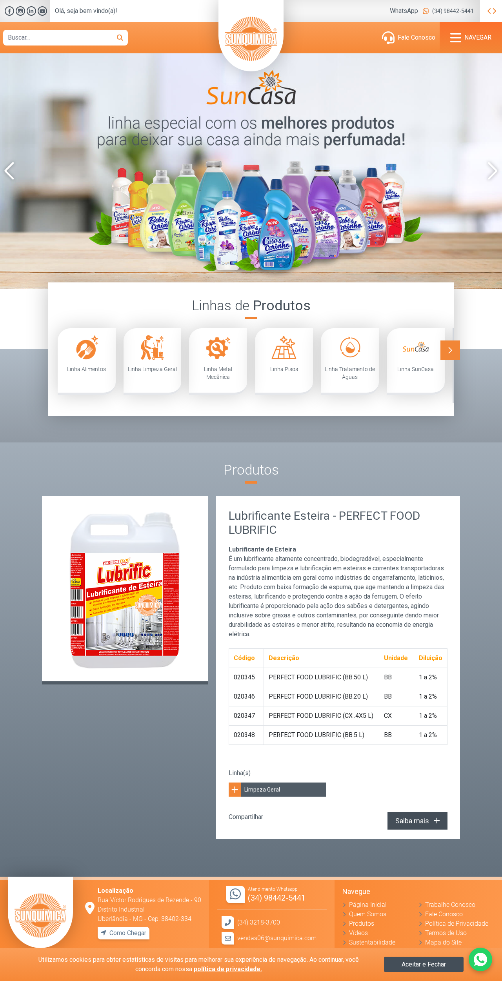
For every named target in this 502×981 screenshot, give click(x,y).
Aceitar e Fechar (424, 964)
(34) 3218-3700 (258, 922)
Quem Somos (367, 914)
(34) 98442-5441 (453, 11)
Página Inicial (368, 904)
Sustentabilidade (372, 942)
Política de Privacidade (456, 923)
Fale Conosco (416, 37)
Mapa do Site (443, 942)
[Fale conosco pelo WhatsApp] (480, 959)
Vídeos (358, 933)
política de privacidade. (228, 969)
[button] (9, 171)
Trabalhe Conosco (450, 904)
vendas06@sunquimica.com (276, 938)
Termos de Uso (446, 933)
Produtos (361, 923)
